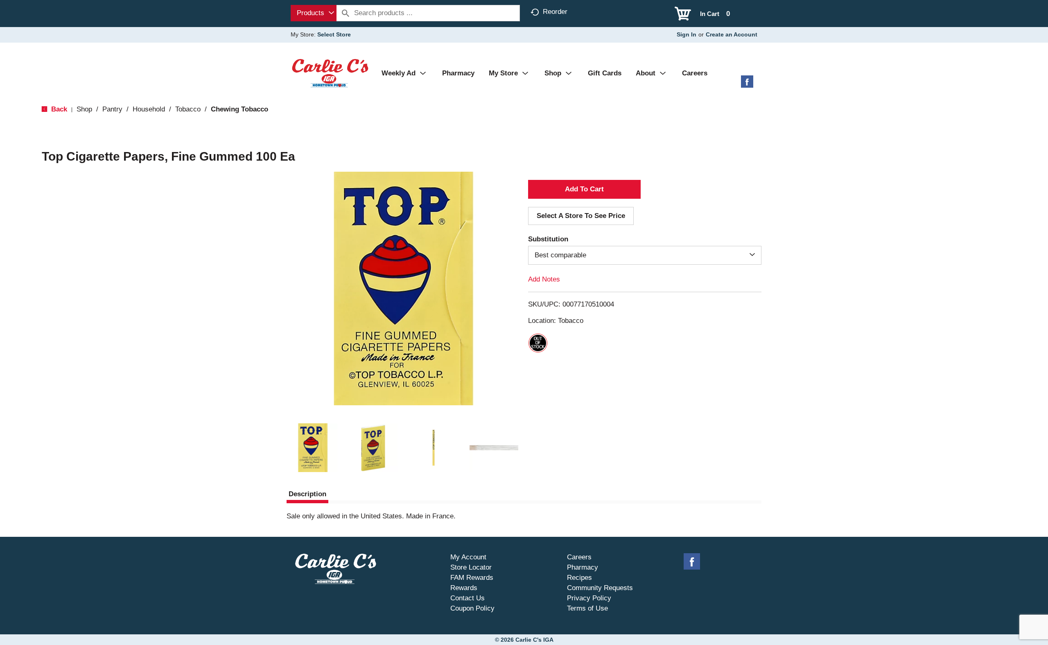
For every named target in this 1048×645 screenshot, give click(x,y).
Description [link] (307, 494)
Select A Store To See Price (581, 216)
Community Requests (600, 588)
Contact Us (467, 598)
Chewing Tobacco (239, 109)
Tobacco (188, 109)
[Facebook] (747, 85)
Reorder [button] (555, 12)
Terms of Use (587, 608)
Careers (579, 557)
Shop (84, 109)
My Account (468, 557)
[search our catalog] (346, 13)
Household (149, 109)
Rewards (463, 588)
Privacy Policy (589, 598)
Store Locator (471, 567)
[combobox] (314, 13)
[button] (313, 448)
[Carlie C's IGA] (330, 73)
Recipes (579, 577)
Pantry (112, 109)
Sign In (686, 34)
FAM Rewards (471, 577)
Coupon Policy (472, 608)
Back (58, 109)
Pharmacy (582, 567)
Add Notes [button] (544, 279)
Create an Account (731, 34)
